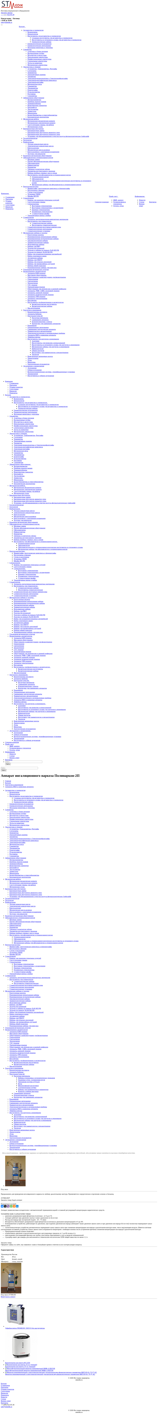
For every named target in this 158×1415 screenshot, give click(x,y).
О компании (10, 197)
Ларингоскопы (33, 358)
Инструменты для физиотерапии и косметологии (46, 302)
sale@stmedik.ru (6, 22)
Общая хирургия (38, 350)
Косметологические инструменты (44, 304)
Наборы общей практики (37, 266)
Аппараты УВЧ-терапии (36, 296)
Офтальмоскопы (33, 163)
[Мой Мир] (17, 1206)
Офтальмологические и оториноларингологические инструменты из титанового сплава (50, 547)
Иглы (20, 1084)
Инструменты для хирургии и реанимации (43, 339)
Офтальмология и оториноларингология (38, 157)
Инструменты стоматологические (44, 225)
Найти (8, 764)
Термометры (32, 73)
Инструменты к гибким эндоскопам (41, 376)
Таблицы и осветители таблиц (39, 169)
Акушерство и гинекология (33, 30)
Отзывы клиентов (8, 202)
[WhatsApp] (11, 1206)
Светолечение (33, 281)
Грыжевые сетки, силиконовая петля (31, 1080)
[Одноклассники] (14, 1206)
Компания (5, 193)
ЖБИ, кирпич (118, 200)
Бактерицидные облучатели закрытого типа (44, 132)
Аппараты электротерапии (37, 298)
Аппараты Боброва (34, 314)
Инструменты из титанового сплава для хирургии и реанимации (56, 345)
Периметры (32, 167)
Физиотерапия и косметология (34, 271)
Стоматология (28, 217)
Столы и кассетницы (35, 192)
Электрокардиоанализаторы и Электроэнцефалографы (48, 78)
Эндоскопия (32, 368)
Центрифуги (32, 107)
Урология (35, 354)
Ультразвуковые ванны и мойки (39, 215)
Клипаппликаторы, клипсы (42, 322)
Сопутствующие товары (36, 202)
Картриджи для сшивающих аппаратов (46, 323)
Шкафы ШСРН (33, 196)
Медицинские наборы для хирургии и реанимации (50, 347)
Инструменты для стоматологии (39, 221)
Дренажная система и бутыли (29, 1082)
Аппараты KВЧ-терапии (36, 273)
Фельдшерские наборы (36, 244)
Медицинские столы (35, 127)
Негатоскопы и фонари (36, 190)
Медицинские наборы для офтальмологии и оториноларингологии (56, 185)
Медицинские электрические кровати (41, 123)
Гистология (27, 140)
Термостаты (32, 111)
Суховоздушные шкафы (40, 213)
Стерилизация (28, 198)
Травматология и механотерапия (39, 331)
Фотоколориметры (34, 100)
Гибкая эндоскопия (34, 370)
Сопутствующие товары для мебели (41, 125)
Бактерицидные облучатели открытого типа (44, 134)
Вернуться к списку (8, 1297)
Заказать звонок (6, 13)
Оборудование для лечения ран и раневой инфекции (47, 289)
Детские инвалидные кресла (38, 144)
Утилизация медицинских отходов (36, 269)
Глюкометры (32, 86)
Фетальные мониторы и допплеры (40, 47)
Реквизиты (9, 209)
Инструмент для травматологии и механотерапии (50, 352)
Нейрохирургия (37, 349)
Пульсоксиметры (34, 92)
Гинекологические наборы (41, 42)
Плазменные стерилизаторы (42, 212)
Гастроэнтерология (30, 138)
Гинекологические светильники (39, 46)
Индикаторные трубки (36, 53)
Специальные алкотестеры (37, 61)
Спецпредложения (102, 202)
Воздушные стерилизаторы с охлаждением (47, 208)
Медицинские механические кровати (41, 121)
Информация (140, 196)
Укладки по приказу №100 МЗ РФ (40, 252)
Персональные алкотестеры (38, 57)
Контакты (152, 202)
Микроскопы (32, 113)
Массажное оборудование (37, 275)
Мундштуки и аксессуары (37, 55)
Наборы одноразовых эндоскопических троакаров (36, 1078)
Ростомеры (32, 94)
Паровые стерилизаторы (41, 210)
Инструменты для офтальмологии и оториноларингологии (49, 175)
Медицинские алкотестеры (37, 65)
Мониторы (31, 362)
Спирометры (32, 96)
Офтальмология (37, 179)
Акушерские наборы (35, 258)
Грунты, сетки (118, 206)
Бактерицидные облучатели (33, 129)
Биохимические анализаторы (38, 117)
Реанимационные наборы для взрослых (42, 268)
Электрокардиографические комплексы (42, 80)
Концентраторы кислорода (37, 312)
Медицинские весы (35, 84)
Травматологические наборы (38, 242)
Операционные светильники (38, 327)
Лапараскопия (33, 374)
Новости (142, 200)
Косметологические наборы (42, 306)
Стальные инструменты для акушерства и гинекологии (52, 38)
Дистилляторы (33, 109)
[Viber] (8, 1206)
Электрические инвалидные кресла (41, 146)
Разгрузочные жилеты (36, 235)
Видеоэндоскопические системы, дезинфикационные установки (51, 372)
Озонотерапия (33, 279)
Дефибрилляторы (34, 337)
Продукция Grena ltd (35, 316)
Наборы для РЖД (34, 246)
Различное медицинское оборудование (37, 156)
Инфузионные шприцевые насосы (40, 356)
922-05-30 (7, 15)
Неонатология (33, 34)
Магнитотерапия (34, 308)
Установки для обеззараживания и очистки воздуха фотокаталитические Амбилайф (58, 136)
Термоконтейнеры (34, 103)
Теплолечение (33, 283)
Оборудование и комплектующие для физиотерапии (47, 277)
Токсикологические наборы (38, 240)
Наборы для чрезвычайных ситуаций (41, 264)
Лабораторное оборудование (33, 98)
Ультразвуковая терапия (36, 287)
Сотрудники (10, 205)
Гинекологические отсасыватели (39, 44)
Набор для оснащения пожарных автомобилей (45, 254)
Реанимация (32, 325)
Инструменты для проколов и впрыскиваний (48, 343)
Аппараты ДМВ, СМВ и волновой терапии (43, 291)
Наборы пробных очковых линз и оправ (42, 173)
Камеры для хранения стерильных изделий (43, 200)
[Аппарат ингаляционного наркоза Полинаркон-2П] (15, 1186)
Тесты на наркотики (35, 63)
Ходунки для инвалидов (36, 154)
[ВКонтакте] (2, 1206)
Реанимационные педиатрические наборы (43, 239)
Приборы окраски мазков (37, 102)
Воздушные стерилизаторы (42, 206)
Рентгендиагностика (30, 186)
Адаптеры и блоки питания (38, 51)
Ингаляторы (32, 300)
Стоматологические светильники (40, 229)
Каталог (22, 26)
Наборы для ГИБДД (35, 260)
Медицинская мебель (31, 119)
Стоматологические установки (39, 231)
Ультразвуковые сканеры (37, 74)
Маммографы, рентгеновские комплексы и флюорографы (49, 188)
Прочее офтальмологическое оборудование (43, 161)
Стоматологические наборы (42, 223)
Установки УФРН (34, 194)
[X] (5, 1206)
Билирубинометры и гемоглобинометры (42, 115)
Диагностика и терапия (31, 67)
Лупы (30, 360)
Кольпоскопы (32, 32)
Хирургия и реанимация (32, 310)
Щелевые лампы (34, 159)
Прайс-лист (113, 196)
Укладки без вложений (36, 248)
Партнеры (9, 199)
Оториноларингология (40, 177)
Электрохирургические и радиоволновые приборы (46, 333)
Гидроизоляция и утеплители (119, 203)
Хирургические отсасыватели (38, 364)
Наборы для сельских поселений (39, 262)
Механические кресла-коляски (39, 150)
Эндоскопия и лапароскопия (33, 366)
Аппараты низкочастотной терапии (41, 295)
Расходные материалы (40, 318)
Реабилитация (28, 142)
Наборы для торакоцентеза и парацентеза (33, 1089)
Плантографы (33, 90)
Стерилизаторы (33, 204)
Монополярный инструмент (28, 1086)
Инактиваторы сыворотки (37, 105)
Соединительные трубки (27, 1087)
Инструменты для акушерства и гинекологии (44, 36)
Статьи (141, 202)
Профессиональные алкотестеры (39, 59)
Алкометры (27, 49)
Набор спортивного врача (37, 256)
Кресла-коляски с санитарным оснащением (43, 152)
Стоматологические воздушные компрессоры (44, 227)
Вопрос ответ (142, 205)
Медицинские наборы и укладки (35, 233)
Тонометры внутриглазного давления (41, 171)
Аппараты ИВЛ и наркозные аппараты (42, 335)
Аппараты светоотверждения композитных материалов (48, 219)
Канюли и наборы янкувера (28, 1091)
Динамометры (33, 88)
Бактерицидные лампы (36, 130)
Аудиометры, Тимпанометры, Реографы (42, 69)
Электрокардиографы (35, 82)
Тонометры (32, 76)
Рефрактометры (33, 165)
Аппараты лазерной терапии (38, 293)
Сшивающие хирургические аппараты (42, 329)
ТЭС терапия (32, 285)
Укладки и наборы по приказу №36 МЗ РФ (43, 250)
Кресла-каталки (33, 148)
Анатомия (35, 341)
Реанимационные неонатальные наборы (42, 237)
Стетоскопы (32, 71)
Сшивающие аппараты (40, 320)
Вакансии (9, 207)
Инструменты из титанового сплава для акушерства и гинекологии (56, 40)
